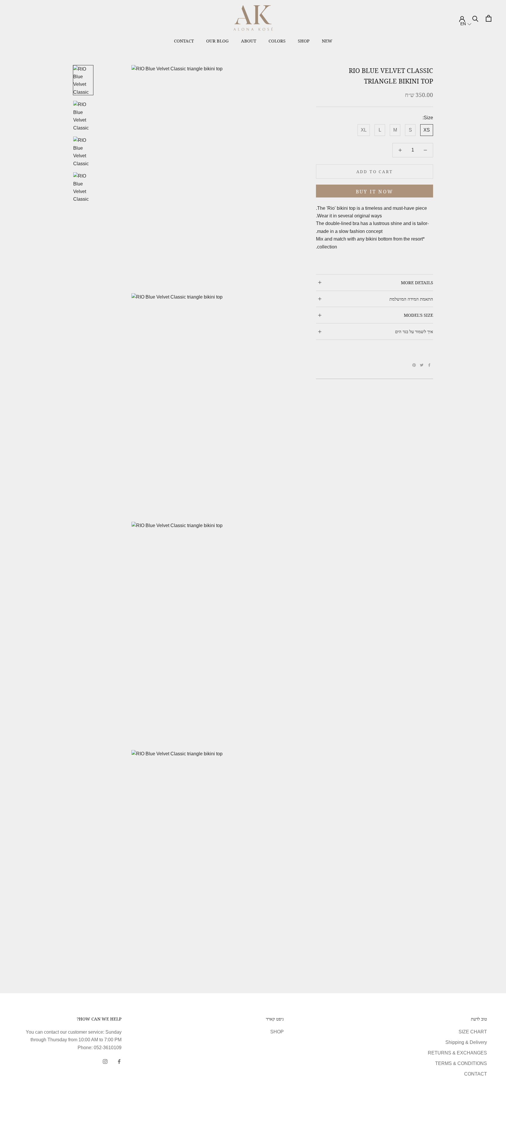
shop (304, 41)
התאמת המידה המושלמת (411, 299)
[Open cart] (488, 18)
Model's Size (418, 315)
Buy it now (374, 191)
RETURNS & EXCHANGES (457, 1052)
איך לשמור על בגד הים (414, 331)
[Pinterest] (414, 365)
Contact (184, 41)
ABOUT (248, 41)
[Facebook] (429, 365)
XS (426, 129)
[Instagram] (105, 1061)
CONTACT (475, 1073)
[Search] (475, 18)
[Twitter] (421, 365)
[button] (465, 24)
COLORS (277, 41)
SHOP (277, 1031)
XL (364, 129)
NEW (327, 41)
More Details (417, 282)
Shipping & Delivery (466, 1042)
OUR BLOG (217, 41)
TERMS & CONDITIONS (461, 1063)
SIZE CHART (473, 1031)
